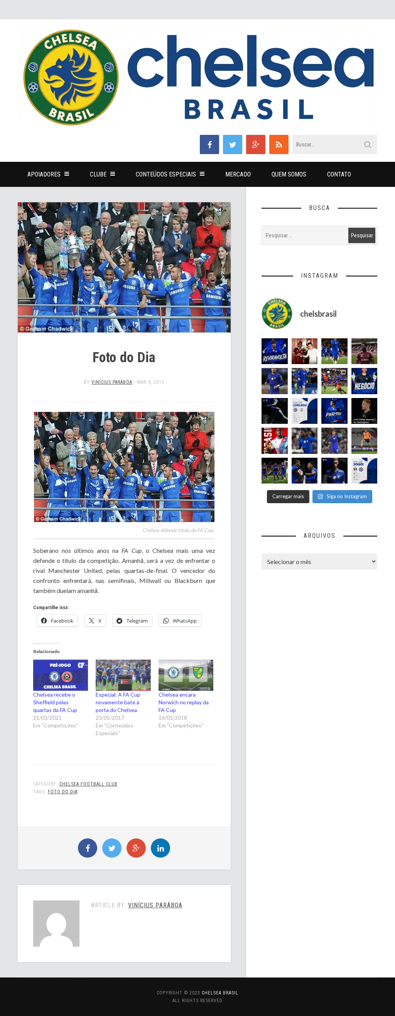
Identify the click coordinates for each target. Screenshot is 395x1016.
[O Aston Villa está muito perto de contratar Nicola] (305, 441)
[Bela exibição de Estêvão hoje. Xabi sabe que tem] (334, 351)
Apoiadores (44, 174)
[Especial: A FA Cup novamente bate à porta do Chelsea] (123, 675)
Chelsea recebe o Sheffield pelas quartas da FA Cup (55, 702)
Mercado (238, 174)
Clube (98, 174)
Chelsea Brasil (220, 993)
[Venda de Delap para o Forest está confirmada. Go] (364, 411)
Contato (339, 174)
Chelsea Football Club (88, 784)
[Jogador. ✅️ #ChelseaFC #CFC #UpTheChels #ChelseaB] (305, 381)
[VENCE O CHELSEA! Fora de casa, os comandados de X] (275, 471)
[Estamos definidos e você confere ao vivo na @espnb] (275, 411)
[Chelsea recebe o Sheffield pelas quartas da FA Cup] (60, 675)
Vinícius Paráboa (111, 382)
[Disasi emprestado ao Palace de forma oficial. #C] (275, 441)
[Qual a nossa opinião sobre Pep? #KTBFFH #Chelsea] (275, 381)
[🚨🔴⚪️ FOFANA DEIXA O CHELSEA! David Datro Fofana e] (364, 351)
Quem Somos (289, 174)
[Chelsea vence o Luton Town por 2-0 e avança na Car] (334, 381)
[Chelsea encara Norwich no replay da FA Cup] (186, 675)
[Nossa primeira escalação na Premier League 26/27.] (334, 471)
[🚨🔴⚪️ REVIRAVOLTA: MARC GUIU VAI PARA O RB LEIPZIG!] (275, 351)
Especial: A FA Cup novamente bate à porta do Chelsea (118, 702)
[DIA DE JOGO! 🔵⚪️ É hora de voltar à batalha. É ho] (364, 471)
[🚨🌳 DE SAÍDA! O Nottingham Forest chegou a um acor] (364, 441)
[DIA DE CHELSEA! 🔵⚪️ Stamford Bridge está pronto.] (305, 411)
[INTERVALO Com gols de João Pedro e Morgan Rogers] (305, 471)
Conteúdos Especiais (166, 174)
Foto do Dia (63, 791)
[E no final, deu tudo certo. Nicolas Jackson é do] (305, 351)
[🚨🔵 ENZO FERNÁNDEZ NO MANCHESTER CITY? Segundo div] (334, 441)
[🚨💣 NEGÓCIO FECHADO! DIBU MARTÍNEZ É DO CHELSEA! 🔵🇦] (364, 381)
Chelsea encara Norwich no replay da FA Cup (184, 702)
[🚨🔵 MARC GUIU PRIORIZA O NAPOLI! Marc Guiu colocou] (334, 411)
